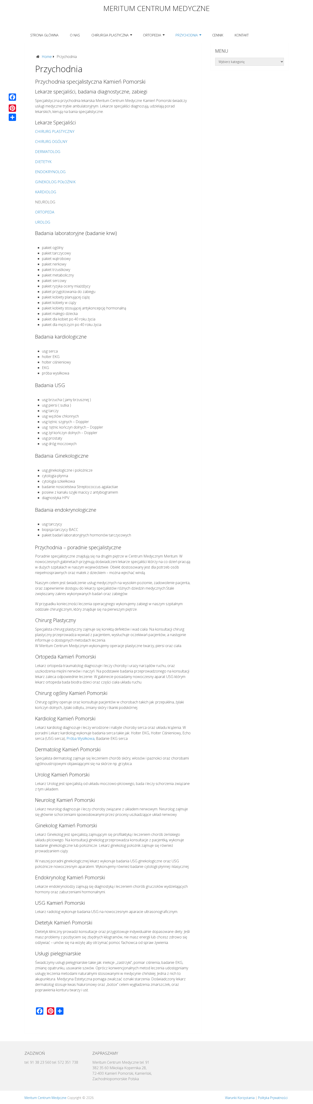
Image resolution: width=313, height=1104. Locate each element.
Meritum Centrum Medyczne (156, 8)
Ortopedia (152, 35)
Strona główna (44, 35)
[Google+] (12, 103)
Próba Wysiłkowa (80, 738)
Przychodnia (187, 35)
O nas (75, 35)
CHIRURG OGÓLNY (51, 141)
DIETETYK (43, 161)
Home (47, 56)
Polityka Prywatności (273, 1098)
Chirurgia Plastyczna (110, 35)
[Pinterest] (12, 108)
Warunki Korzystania (240, 1098)
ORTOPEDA (44, 212)
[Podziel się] (12, 117)
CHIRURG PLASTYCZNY (54, 131)
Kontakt (242, 35)
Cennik (217, 35)
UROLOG (42, 222)
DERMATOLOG (47, 151)
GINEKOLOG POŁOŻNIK (55, 181)
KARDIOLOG (45, 191)
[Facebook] (12, 97)
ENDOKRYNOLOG (50, 171)
